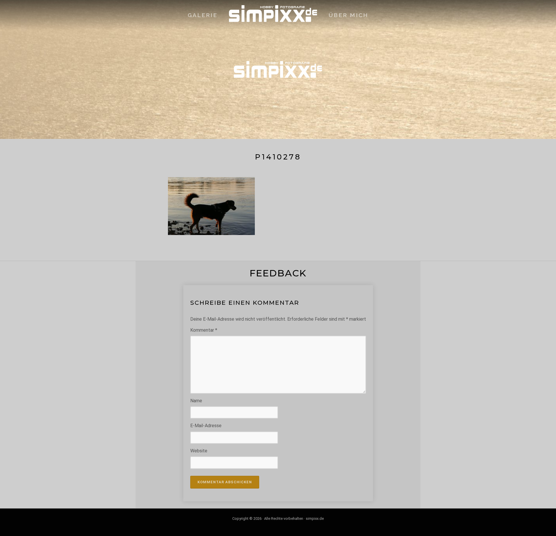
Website (198, 451)
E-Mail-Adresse (206, 425)
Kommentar (203, 330)
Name (196, 400)
